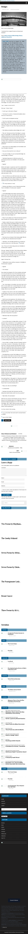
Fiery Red (10, 650)
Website (3, 486)
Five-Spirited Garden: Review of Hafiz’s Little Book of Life (17, 669)
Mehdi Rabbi (6, 41)
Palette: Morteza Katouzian (14, 679)
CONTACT (3, 803)
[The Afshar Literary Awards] (4, 692)
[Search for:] (14, 503)
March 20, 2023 (5, 9)
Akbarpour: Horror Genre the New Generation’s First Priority (16, 701)
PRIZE (3, 686)
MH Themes (21, 932)
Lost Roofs (10, 661)
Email (2, 482)
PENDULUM (3, 833)
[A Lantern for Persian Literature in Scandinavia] (4, 636)
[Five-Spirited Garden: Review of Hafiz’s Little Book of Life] (4, 671)
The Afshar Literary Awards (14, 689)
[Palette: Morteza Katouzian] (4, 681)
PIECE (3, 640)
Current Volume (14, 900)
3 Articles (20, 433)
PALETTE (4, 675)
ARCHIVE (3, 801)
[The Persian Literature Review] (7, 0)
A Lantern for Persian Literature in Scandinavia (16, 633)
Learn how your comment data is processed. (13, 497)
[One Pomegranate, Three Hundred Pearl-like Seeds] (4, 788)
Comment (3, 467)
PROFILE (4, 629)
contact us (5, 927)
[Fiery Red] (4, 653)
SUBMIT (3, 805)
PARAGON (4, 658)
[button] (26, 3)
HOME (2, 799)
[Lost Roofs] (4, 664)
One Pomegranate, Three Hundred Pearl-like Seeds (16, 786)
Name (2, 478)
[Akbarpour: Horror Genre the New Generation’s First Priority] (4, 703)
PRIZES (2, 827)
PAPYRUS (3, 831)
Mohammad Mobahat (15, 9)
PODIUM (4, 697)
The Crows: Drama (12, 643)
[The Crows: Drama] (4, 646)
